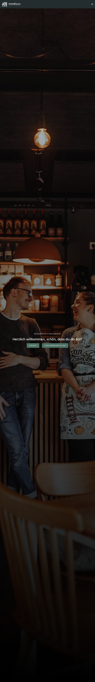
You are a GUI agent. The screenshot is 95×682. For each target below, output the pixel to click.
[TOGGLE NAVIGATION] (78, 4)
